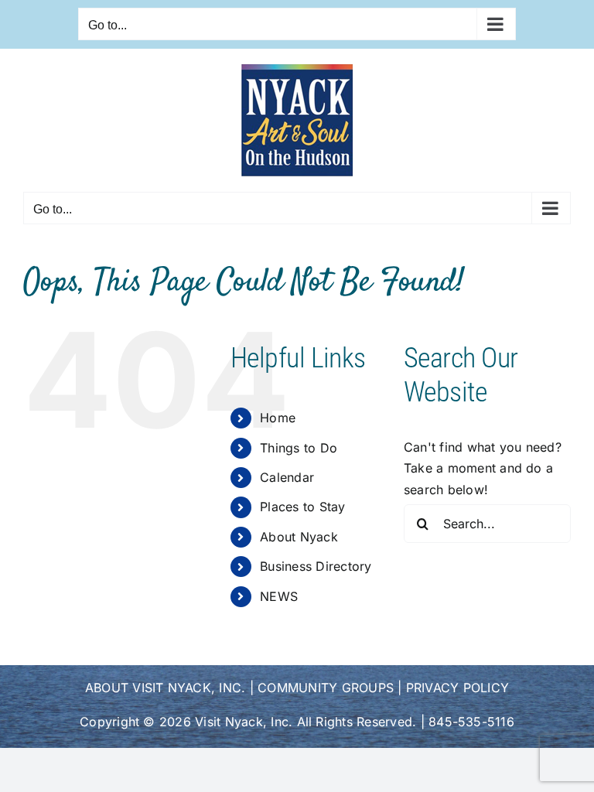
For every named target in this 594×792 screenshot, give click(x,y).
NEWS (279, 596)
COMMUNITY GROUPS (326, 687)
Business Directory (315, 566)
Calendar (287, 477)
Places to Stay (302, 506)
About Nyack (299, 536)
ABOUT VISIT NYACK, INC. (165, 687)
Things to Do (298, 448)
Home (277, 417)
